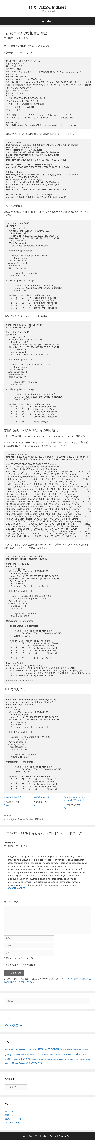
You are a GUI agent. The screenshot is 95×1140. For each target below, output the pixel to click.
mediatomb (62, 1054)
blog (17, 1049)
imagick (26, 1055)
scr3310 (41, 1059)
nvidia (84, 1054)
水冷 (40, 1062)
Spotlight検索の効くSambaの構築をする (26, 819)
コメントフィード (13, 1119)
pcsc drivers (17, 1059)
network (73, 1054)
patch (8, 1058)
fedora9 (53, 1049)
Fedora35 (85, 1049)
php (28, 1058)
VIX (9, 1063)
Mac (46, 1054)
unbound (87, 1059)
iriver (32, 1054)
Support (62, 1059)
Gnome (17, 1054)
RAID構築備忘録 (41, 797)
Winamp (22, 1063)
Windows (31, 1062)
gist (11, 1054)
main (36, 805)
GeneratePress (65, 1136)
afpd (6, 1049)
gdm (7, 1054)
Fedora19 (78, 1049)
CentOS (30, 1049)
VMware (14, 1063)
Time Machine (79, 1059)
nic (80, 1055)
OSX (88, 1055)
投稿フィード (11, 1115)
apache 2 (11, 1049)
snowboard (48, 1059)
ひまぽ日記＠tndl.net (47, 7)
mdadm (52, 1054)
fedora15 (72, 1049)
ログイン (9, 1111)
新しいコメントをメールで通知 (20, 958)
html (22, 1055)
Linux (39, 1054)
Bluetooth (23, 1049)
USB (6, 1063)
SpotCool (55, 1059)
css (46, 1049)
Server (7, 805)
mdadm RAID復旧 (12, 797)
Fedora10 (64, 1049)
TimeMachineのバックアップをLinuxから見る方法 (76, 798)
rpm (32, 1059)
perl (23, 1058)
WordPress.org (12, 1122)
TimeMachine (70, 1059)
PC (64, 808)
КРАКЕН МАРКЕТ (16, 888)
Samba (36, 1059)
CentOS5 (38, 1049)
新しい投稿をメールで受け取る (20, 965)
